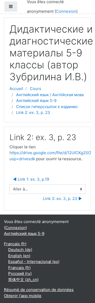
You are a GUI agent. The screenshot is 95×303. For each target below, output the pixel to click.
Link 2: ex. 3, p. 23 (33, 112)
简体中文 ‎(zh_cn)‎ (23, 279)
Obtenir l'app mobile (22, 295)
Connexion (66, 11)
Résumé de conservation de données (39, 289)
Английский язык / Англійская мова (50, 94)
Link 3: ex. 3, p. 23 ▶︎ (62, 198)
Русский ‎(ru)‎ (20, 273)
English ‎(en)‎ (19, 255)
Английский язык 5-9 (36, 100)
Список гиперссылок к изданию (47, 106)
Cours (35, 88)
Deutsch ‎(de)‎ (20, 249)
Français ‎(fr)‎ (15, 243)
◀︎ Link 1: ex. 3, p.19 (31, 179)
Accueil (16, 88)
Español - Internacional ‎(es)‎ (33, 261)
